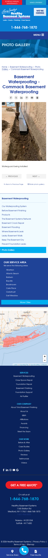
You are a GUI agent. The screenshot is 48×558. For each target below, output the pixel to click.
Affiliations (24, 419)
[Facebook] (3, 470)
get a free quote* (24, 485)
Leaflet (15, 365)
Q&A (24, 415)
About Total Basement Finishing (24, 407)
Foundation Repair (24, 384)
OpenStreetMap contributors (38, 365)
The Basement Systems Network (16, 219)
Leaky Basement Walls (12, 235)
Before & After (24, 442)
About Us (24, 411)
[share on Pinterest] (27, 98)
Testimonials (24, 458)
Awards (24, 423)
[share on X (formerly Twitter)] (16, 98)
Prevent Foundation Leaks (14, 244)
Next (36, 176)
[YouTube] (13, 470)
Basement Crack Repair (13, 223)
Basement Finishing (24, 388)
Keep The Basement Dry (13, 240)
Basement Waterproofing (15, 198)
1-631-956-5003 (24, 514)
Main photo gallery (36, 184)
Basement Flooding (11, 227)
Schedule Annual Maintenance (12, 2)
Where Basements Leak (13, 231)
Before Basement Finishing (14, 210)
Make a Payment (36, 2)
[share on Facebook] (11, 98)
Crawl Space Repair (24, 380)
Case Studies (24, 446)
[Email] (32, 98)
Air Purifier (24, 396)
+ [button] (45, 356)
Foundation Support (24, 392)
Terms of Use (19, 544)
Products (6, 214)
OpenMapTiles (24, 365)
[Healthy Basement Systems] (16, 14)
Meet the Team (24, 431)
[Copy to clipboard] (37, 98)
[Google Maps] (17, 470)
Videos (24, 462)
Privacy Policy (39, 541)
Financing (24, 427)
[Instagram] (10, 470)
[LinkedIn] (7, 470)
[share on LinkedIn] (21, 98)
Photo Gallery (8, 250)
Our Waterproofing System (14, 206)
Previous (12, 176)
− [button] (45, 360)
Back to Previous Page (14, 184)
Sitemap (30, 544)
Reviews (24, 454)
